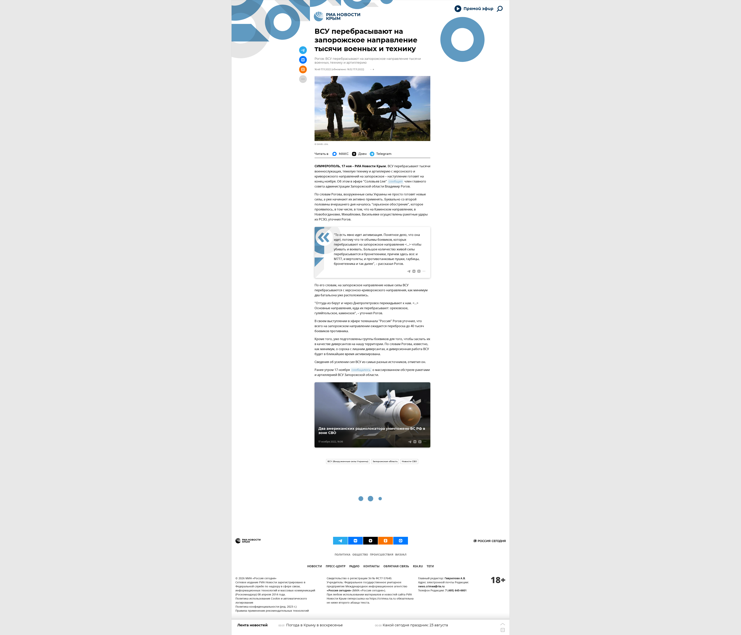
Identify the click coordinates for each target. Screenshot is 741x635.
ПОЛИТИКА (342, 555)
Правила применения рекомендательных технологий (272, 611)
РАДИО (354, 567)
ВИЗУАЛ (400, 555)
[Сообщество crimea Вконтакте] (355, 541)
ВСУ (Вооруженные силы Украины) (347, 461)
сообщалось (361, 370)
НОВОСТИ (314, 567)
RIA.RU (418, 567)
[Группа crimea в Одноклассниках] (385, 541)
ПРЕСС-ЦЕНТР (335, 567)
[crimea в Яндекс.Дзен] (370, 541)
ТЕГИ (430, 567)
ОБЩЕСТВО (360, 555)
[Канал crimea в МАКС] (400, 541)
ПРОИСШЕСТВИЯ (381, 555)
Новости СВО (409, 461)
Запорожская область (385, 461)
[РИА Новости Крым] (337, 16)
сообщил (396, 181)
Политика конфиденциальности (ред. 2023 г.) (265, 607)
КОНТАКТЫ (371, 567)
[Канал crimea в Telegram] (340, 541)
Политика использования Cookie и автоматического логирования (271, 601)
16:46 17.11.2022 (323, 69)
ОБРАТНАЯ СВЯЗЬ (396, 567)
